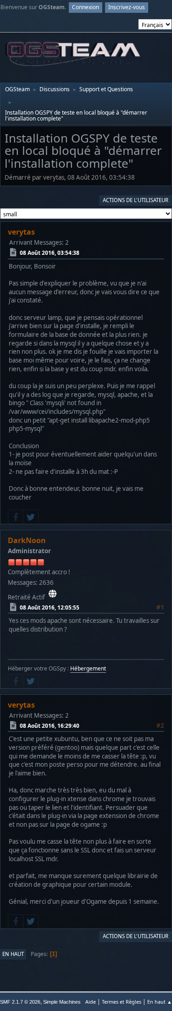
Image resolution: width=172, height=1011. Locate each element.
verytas (21, 232)
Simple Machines (62, 1002)
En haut (13, 954)
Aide (90, 1001)
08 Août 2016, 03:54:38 (49, 253)
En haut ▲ (159, 1001)
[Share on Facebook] (16, 517)
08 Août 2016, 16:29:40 (49, 726)
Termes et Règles (121, 1001)
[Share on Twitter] (31, 517)
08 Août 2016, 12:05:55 (49, 607)
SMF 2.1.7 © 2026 (20, 1002)
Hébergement (88, 668)
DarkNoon (27, 540)
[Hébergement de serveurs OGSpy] (52, 594)
